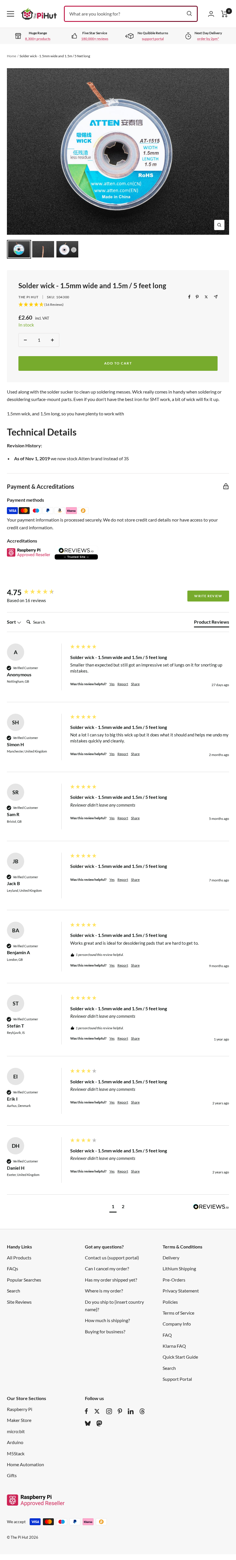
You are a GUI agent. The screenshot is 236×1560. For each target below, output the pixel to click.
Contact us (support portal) (112, 1257)
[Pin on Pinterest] (197, 297)
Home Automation (25, 1464)
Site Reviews (19, 1302)
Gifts (12, 1475)
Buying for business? (105, 1331)
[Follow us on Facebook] (86, 1411)
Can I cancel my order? (107, 1268)
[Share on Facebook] (189, 297)
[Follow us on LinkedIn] (131, 1411)
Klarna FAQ (174, 1346)
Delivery (171, 1257)
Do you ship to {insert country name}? (114, 1305)
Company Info (177, 1323)
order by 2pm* (208, 39)
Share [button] (135, 684)
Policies (170, 1302)
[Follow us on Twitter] (97, 1411)
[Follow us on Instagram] (109, 1411)
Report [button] (122, 684)
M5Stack (15, 1453)
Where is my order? (104, 1290)
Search (13, 1290)
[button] (113, 1207)
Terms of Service (178, 1312)
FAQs (12, 1268)
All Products (19, 1257)
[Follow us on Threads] (142, 1411)
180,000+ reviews (94, 39)
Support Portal (177, 1379)
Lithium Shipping (179, 1268)
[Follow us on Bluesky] (88, 1423)
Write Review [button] (208, 596)
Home (11, 56)
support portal (153, 39)
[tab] (211, 623)
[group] (37, 592)
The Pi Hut (28, 297)
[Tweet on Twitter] (206, 297)
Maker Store (19, 1420)
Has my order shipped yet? (111, 1279)
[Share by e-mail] (216, 297)
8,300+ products (37, 39)
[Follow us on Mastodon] (99, 1423)
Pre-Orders (174, 1279)
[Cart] (224, 14)
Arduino (15, 1442)
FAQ (167, 1335)
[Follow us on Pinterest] (120, 1411)
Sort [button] (12, 622)
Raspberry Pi (19, 1409)
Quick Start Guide (180, 1356)
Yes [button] (112, 684)
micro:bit (16, 1431)
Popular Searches (24, 1279)
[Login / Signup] (211, 14)
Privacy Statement (181, 1290)
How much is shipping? (107, 1320)
